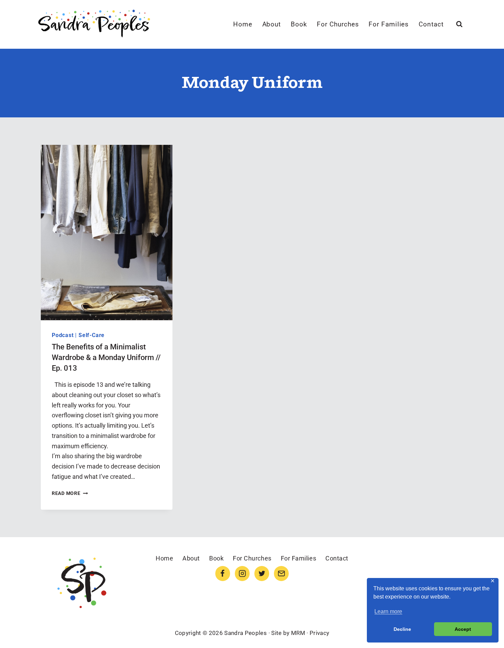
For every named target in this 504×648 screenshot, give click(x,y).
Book (299, 24)
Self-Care (92, 335)
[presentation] (106, 232)
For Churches (338, 24)
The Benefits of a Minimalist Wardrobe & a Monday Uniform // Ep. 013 (106, 357)
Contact (431, 24)
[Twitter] (261, 573)
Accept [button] (463, 629)
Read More (70, 493)
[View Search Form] (459, 24)
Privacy (319, 632)
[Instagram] (242, 573)
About (271, 24)
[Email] (281, 573)
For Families (389, 24)
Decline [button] (402, 629)
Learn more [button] (388, 611)
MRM (298, 632)
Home (242, 24)
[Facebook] (222, 573)
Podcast (63, 335)
